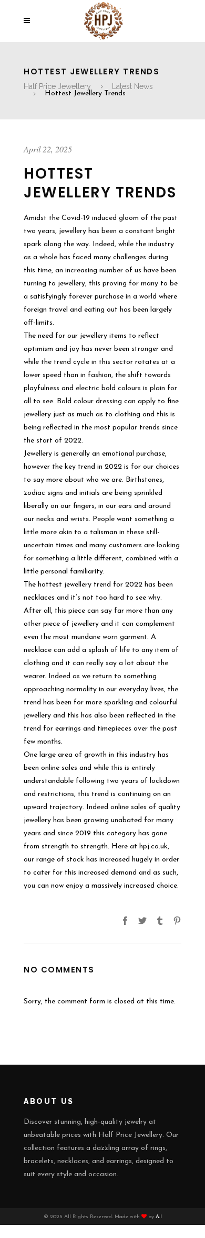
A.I (159, 1217)
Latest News (132, 86)
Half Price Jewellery (57, 86)
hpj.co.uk (153, 846)
